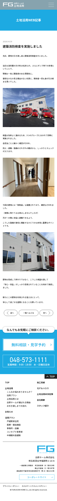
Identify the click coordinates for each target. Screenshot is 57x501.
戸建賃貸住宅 (13, 421)
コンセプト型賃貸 (15, 431)
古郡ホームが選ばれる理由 (19, 402)
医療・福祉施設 (14, 424)
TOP (7, 382)
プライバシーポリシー (11, 486)
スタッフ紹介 (43, 405)
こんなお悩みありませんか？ (20, 391)
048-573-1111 (28, 359)
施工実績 (41, 382)
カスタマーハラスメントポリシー (34, 486)
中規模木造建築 (14, 435)
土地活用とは (13, 398)
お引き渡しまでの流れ (17, 405)
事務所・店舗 (13, 428)
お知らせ (9, 411)
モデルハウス (43, 388)
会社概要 (41, 399)
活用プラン (12, 395)
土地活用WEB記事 (45, 394)
